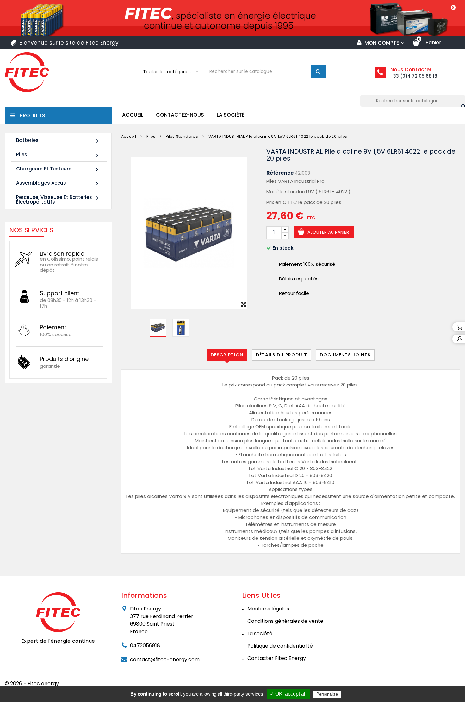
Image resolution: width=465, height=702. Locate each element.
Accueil (132, 114)
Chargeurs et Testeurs (58, 169)
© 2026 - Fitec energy (32, 683)
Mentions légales (268, 608)
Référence (280, 173)
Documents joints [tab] (345, 355)
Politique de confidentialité (280, 645)
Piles (58, 154)
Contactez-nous (180, 114)
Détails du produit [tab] (281, 355)
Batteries (58, 140)
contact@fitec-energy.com (165, 659)
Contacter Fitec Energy (276, 658)
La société (231, 114)
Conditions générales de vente (285, 621)
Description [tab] (227, 355)
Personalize (327, 694)
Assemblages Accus (58, 183)
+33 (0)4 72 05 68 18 (413, 76)
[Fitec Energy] (58, 612)
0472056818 (145, 645)
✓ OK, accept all (288, 694)
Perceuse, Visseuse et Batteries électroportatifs (58, 199)
